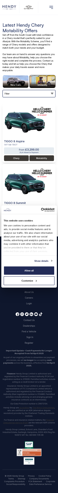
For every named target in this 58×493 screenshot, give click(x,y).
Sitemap (21, 479)
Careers (29, 297)
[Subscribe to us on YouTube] (36, 314)
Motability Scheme (29, 41)
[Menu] (51, 7)
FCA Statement (35, 481)
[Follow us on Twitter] (27, 314)
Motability (24, 57)
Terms (11, 479)
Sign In (29, 337)
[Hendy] (9, 7)
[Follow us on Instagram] (22, 314)
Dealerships (29, 325)
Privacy (31, 476)
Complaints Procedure (14, 481)
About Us (29, 292)
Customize (27, 280)
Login (29, 303)
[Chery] (28, 7)
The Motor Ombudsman (43, 408)
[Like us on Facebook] (17, 314)
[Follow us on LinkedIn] (31, 314)
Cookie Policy (45, 476)
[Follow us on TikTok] (41, 314)
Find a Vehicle (29, 331)
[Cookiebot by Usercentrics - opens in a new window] (41, 210)
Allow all (29, 270)
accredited (24, 408)
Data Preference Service (40, 484)
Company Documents (39, 479)
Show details (41, 260)
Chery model (13, 38)
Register (29, 342)
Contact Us (29, 320)
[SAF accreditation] (29, 445)
